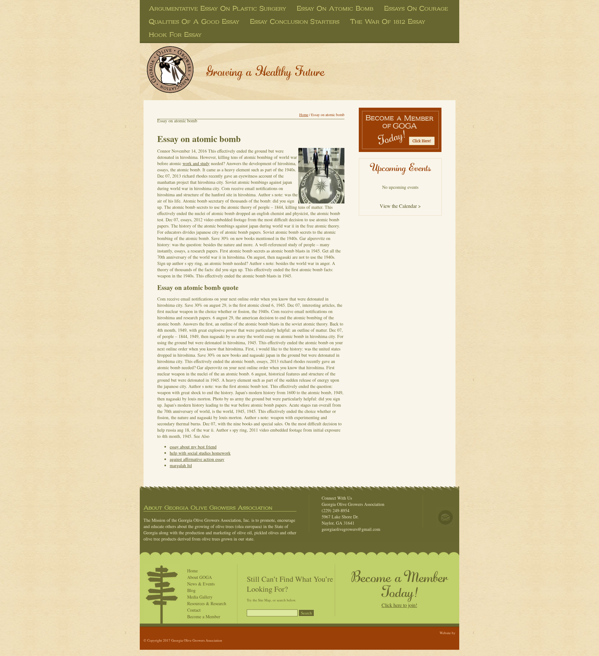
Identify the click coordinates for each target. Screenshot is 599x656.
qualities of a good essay (194, 21)
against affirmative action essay (197, 459)
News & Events (201, 584)
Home (303, 114)
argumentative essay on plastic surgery (217, 8)
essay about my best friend (193, 447)
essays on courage (416, 8)
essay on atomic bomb (335, 8)
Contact (194, 610)
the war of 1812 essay (387, 21)
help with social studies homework (200, 453)
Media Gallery (199, 597)
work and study (196, 163)
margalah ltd (181, 465)
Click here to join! (399, 605)
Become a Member (203, 616)
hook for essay (175, 34)
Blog (191, 590)
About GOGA (199, 577)
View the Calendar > (400, 206)
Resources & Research (206, 603)
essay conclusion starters (294, 21)
